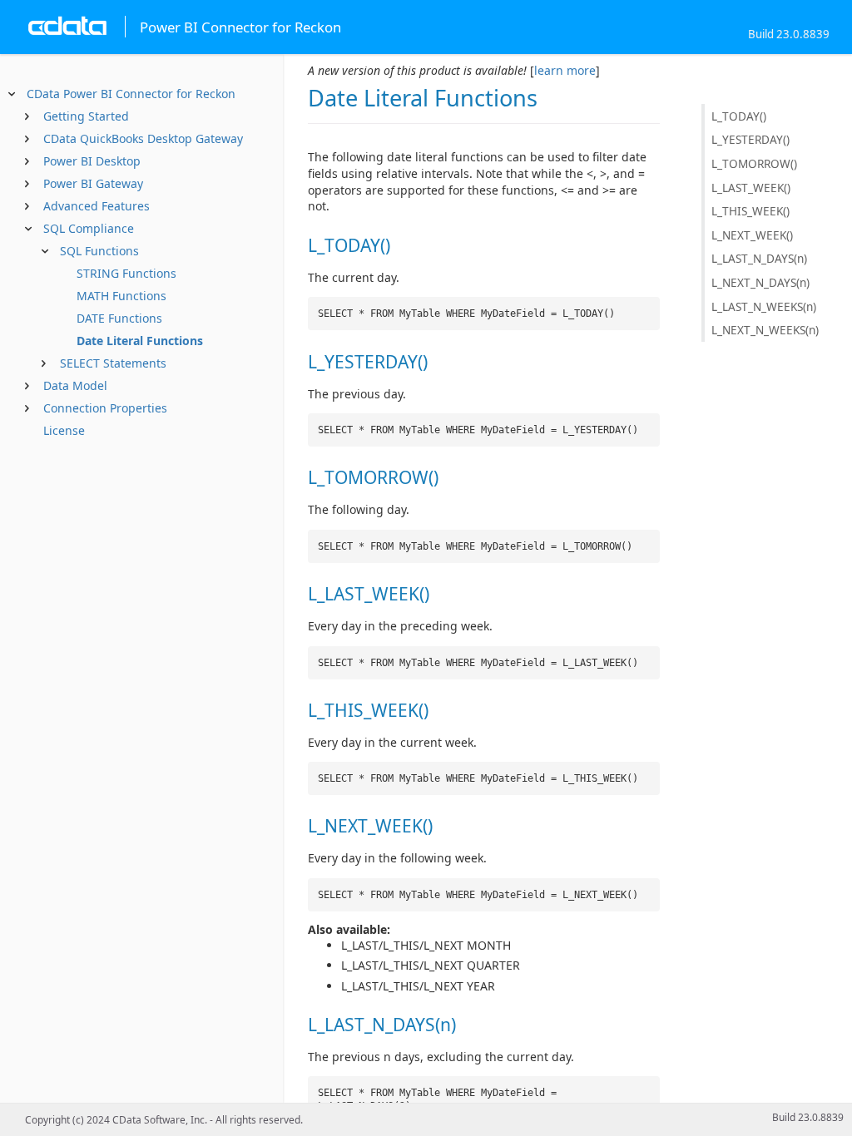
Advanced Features (96, 206)
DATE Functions (119, 318)
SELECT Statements (113, 363)
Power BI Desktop (92, 161)
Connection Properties (105, 408)
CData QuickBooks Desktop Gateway (143, 138)
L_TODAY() (738, 116)
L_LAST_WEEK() (750, 187)
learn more (565, 70)
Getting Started (86, 116)
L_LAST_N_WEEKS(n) (763, 306)
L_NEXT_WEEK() (752, 235)
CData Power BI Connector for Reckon (131, 93)
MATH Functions (121, 296)
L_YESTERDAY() (750, 139)
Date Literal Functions (140, 340)
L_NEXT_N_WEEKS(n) (765, 330)
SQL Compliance (88, 228)
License (64, 430)
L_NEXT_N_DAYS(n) (760, 282)
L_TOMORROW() (754, 163)
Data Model (75, 385)
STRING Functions (126, 273)
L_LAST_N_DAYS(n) (759, 258)
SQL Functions (99, 251)
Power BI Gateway (93, 183)
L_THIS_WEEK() (750, 211)
